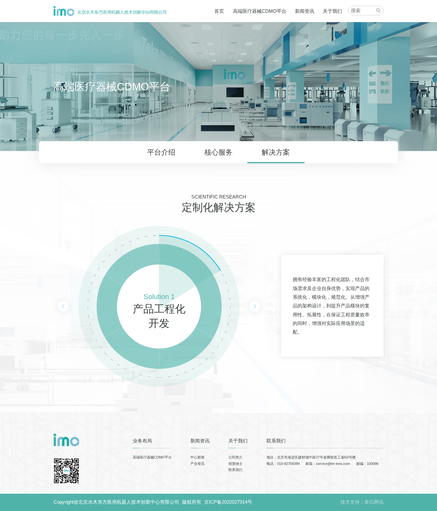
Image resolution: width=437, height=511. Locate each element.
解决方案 (276, 152)
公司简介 (235, 457)
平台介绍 (161, 152)
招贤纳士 (235, 464)
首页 (219, 11)
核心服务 (218, 152)
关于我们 (332, 11)
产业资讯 (197, 464)
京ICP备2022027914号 (228, 502)
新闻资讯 (304, 11)
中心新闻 (197, 457)
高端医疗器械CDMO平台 (259, 11)
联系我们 (235, 470)
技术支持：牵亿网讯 (362, 502)
